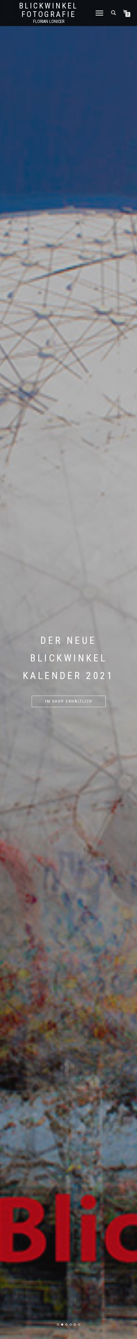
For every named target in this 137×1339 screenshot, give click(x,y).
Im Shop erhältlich (68, 701)
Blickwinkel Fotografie (48, 10)
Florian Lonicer (48, 21)
